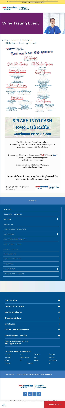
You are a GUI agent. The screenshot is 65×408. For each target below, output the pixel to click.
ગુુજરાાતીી (8, 357)
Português (53, 360)
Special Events (15, 40)
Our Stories (8, 264)
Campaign (7, 219)
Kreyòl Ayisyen (25, 357)
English (8, 354)
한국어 (7, 360)
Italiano (51, 357)
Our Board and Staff (12, 259)
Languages (32, 401)
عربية (21, 354)
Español (30, 363)
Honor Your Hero (11, 249)
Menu (4, 405)
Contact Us (8, 224)
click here (48, 374)
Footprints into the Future (15, 229)
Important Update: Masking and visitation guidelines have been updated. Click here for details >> (33, 1)
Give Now (7, 209)
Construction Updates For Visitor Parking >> (33, 2)
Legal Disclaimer (42, 401)
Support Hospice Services (14, 274)
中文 (21, 360)
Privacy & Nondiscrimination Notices (16, 401)
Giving (6, 40)
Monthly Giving (10, 254)
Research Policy (53, 401)
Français (52, 354)
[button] (54, 404)
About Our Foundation (13, 214)
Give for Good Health (12, 244)
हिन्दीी (35, 357)
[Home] (16, 8)
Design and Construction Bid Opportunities (16, 342)
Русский (7, 363)
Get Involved (9, 234)
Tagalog (37, 354)
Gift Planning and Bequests (15, 239)
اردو (50, 363)
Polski (36, 360)
